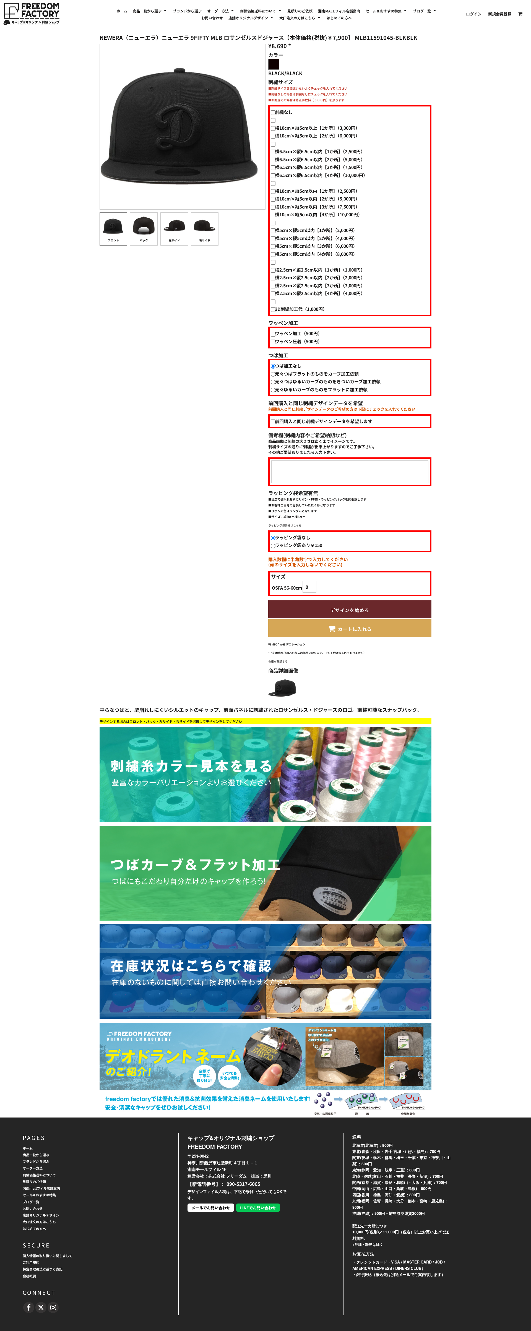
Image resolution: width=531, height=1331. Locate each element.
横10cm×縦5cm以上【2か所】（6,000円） (317, 135)
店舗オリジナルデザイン (41, 1215)
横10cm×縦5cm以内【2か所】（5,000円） (317, 198)
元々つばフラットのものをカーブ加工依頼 (317, 373)
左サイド (174, 240)
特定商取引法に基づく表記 (43, 1269)
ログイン (473, 14)
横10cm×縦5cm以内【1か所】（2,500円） (317, 190)
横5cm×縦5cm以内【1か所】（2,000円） (316, 230)
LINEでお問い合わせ (258, 1207)
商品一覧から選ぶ (36, 1154)
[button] (150, 10)
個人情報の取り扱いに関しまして (47, 1255)
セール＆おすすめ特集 (39, 1194)
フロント (113, 240)
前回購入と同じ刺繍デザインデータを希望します (323, 421)
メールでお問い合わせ (210, 1207)
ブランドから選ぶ (36, 1161)
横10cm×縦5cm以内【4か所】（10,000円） (318, 214)
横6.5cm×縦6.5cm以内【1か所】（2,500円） (320, 151)
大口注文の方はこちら (39, 1221)
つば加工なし (288, 365)
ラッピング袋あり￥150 (298, 545)
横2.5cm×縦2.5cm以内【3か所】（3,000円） (320, 285)
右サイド (204, 240)
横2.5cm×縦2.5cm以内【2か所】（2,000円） (320, 277)
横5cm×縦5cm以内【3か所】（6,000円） (316, 246)
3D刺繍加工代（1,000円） (301, 309)
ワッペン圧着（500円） (298, 341)
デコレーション (295, 644)
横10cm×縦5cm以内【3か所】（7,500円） (317, 206)
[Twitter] (40, 1307)
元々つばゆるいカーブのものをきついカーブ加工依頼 (328, 381)
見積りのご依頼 (34, 1181)
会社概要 (29, 1275)
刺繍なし (284, 112)
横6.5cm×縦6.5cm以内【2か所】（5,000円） (320, 159)
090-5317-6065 (243, 1183)
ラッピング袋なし (292, 537)
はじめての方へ (34, 1228)
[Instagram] (53, 1307)
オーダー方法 (33, 1168)
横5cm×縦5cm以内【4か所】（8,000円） (316, 254)
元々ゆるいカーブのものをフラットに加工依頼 (321, 389)
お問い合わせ (33, 1208)
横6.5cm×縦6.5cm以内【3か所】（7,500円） (320, 167)
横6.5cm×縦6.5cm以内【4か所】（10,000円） (321, 175)
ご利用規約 (31, 1262)
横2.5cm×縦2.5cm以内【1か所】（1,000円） (320, 269)
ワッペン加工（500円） (298, 333)
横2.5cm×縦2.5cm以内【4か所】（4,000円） (320, 293)
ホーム (28, 1148)
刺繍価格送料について (39, 1175)
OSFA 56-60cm (287, 587)
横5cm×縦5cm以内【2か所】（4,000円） (316, 238)
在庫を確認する (278, 661)
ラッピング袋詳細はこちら (284, 525)
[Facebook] (28, 1307)
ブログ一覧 (31, 1201)
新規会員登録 (499, 14)
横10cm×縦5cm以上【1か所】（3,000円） (317, 127)
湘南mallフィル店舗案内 (41, 1188)
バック (144, 240)
